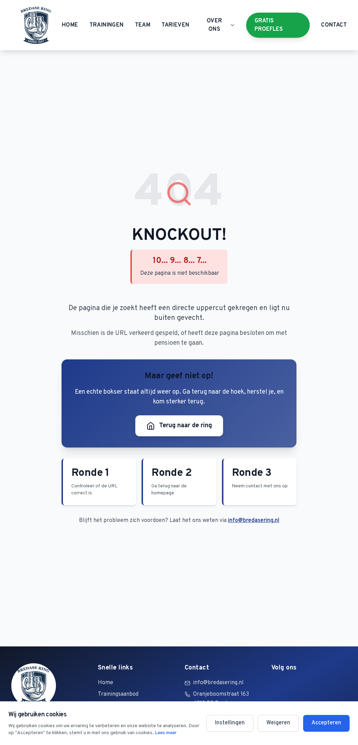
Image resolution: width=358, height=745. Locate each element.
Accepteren (326, 722)
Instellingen (230, 722)
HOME (70, 25)
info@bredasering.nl (253, 520)
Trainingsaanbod (118, 694)
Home (105, 682)
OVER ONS (214, 25)
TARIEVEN (175, 25)
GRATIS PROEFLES (269, 25)
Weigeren (278, 722)
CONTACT (334, 25)
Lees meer (166, 733)
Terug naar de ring (185, 426)
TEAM (143, 25)
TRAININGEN (107, 25)
